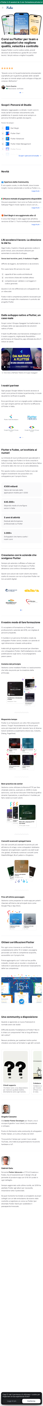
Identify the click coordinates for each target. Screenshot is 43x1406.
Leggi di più (11, 1401)
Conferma (31, 1401)
